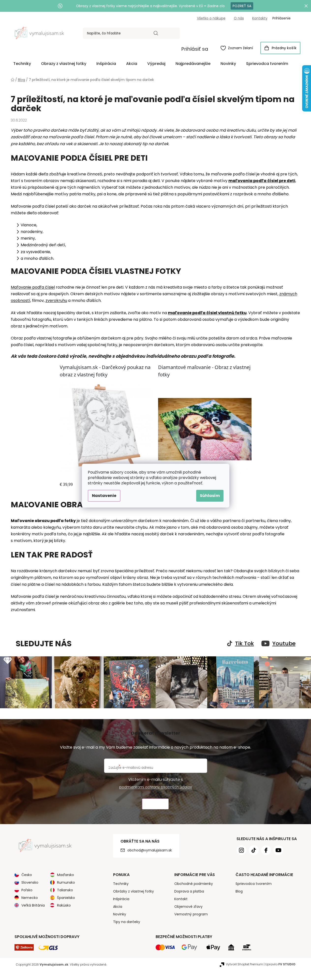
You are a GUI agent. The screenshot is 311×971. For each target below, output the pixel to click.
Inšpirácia (121, 898)
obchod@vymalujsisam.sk (149, 850)
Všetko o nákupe (211, 18)
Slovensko (29, 882)
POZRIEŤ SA (242, 5)
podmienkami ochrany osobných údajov (155, 787)
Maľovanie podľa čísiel (33, 287)
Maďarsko (65, 874)
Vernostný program (191, 914)
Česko (26, 874)
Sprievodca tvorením (254, 883)
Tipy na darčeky (126, 921)
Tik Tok (244, 643)
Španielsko (66, 897)
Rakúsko (64, 905)
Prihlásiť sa (194, 49)
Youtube (284, 643)
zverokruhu (56, 300)
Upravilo (280, 964)
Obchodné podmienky (193, 883)
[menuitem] (22, 64)
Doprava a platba (189, 891)
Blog (239, 891)
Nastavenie (104, 495)
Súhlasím (210, 495)
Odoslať (155, 804)
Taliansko (65, 890)
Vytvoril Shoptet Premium (244, 964)
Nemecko (29, 897)
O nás (239, 18)
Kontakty (259, 18)
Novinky (119, 914)
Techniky (121, 883)
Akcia (117, 906)
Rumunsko (66, 882)
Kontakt (181, 898)
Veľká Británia (33, 905)
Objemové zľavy (188, 906)
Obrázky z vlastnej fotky (133, 891)
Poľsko (26, 890)
